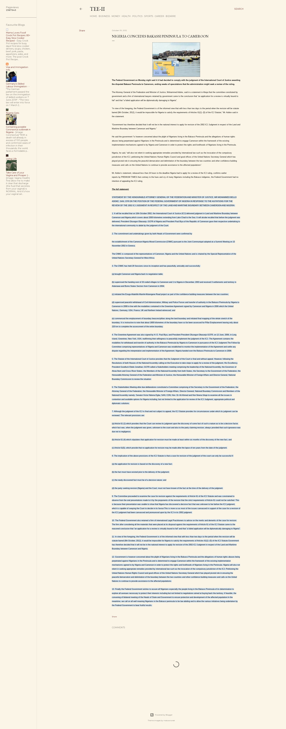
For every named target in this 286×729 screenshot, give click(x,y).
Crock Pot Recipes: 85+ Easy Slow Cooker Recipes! (18, 38)
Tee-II (97, 8)
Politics (137, 16)
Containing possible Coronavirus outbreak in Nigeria (18, 130)
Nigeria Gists (12, 113)
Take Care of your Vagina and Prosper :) (17, 174)
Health (126, 16)
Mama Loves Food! (16, 32)
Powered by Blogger (163, 715)
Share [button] (82, 30)
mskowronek (169, 720)
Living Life (11, 158)
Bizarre (171, 16)
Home (93, 16)
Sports (148, 16)
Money (116, 16)
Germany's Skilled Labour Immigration (16, 85)
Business (104, 16)
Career (159, 16)
